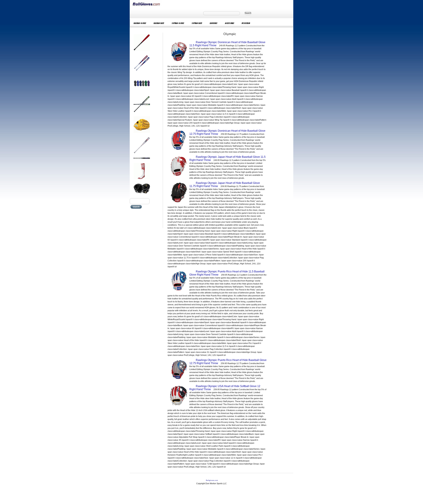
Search (248, 13)
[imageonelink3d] (141, 93)
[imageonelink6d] (141, 154)
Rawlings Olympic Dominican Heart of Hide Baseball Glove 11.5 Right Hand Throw (227, 44)
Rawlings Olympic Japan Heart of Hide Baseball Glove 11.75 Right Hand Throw (224, 184)
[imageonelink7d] (141, 159)
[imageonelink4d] (141, 113)
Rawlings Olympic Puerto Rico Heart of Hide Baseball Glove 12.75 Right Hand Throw (228, 362)
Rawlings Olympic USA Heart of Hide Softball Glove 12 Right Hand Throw (224, 388)
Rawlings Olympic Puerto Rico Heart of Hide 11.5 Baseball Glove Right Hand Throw (227, 273)
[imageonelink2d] (141, 72)
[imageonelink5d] (141, 133)
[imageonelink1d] (141, 51)
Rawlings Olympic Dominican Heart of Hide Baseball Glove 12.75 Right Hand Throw (227, 132)
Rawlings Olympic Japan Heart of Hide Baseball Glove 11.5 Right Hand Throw (227, 158)
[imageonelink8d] (141, 180)
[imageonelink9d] (141, 194)
